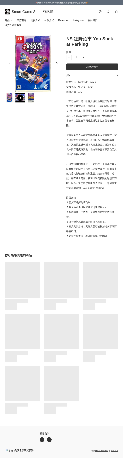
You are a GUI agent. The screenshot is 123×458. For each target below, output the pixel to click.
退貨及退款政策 (13, 25)
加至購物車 (92, 66)
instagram (78, 20)
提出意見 (114, 451)
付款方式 (49, 20)
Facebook (63, 20)
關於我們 (92, 20)
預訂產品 (21, 20)
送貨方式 (35, 20)
